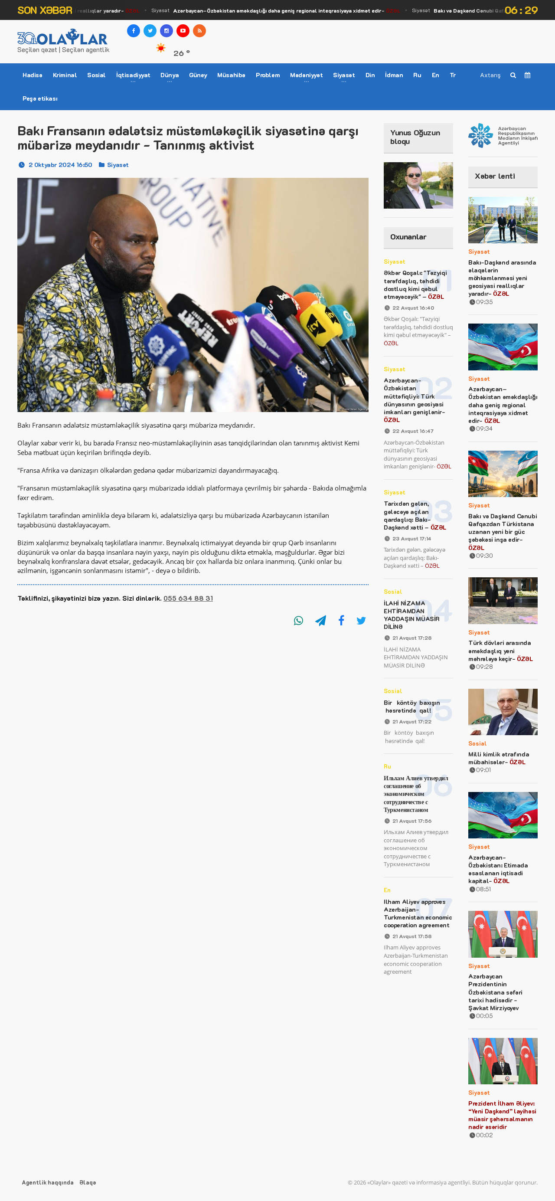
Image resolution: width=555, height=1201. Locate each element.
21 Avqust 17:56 (412, 820)
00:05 (484, 1015)
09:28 (484, 666)
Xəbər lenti (495, 175)
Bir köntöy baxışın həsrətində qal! (412, 706)
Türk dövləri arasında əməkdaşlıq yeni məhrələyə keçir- (500, 650)
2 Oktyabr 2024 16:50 (60, 164)
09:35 (484, 301)
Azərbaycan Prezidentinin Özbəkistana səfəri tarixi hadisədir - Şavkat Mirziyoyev (495, 992)
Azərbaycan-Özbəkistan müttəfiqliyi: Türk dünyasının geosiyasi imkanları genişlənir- (414, 400)
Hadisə (32, 75)
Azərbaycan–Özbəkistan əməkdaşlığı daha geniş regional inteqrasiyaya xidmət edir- (502, 405)
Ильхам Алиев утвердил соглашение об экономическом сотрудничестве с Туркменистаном (416, 794)
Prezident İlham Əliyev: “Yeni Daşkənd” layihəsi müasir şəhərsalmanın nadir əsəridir (502, 1115)
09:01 (483, 769)
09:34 (484, 428)
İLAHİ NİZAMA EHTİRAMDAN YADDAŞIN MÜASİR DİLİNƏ (412, 615)
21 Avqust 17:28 (412, 637)
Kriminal (65, 75)
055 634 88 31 (188, 598)
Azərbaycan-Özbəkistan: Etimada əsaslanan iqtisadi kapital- (498, 869)
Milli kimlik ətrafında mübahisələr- (498, 758)
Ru (417, 75)
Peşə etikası (40, 98)
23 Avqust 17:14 (411, 538)
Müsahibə (231, 75)
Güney (198, 75)
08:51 (483, 889)
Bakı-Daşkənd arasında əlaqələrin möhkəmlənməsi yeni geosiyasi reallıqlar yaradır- (502, 278)
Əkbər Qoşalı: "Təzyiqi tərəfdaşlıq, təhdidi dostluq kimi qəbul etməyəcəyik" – (415, 284)
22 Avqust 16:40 (413, 307)
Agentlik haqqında (48, 1182)
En (435, 75)
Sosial (96, 75)
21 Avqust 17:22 (411, 721)
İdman (394, 75)
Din (370, 75)
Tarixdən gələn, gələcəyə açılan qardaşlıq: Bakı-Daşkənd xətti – (415, 515)
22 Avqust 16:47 (413, 430)
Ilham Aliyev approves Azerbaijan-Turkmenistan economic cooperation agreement (418, 913)
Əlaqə (87, 1182)
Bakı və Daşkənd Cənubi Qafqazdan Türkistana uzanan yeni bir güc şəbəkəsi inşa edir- (502, 532)
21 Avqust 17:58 (412, 936)
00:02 (484, 1135)
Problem (268, 75)
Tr (453, 75)
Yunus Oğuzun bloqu (415, 136)
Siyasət (265, 10)
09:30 (484, 555)
